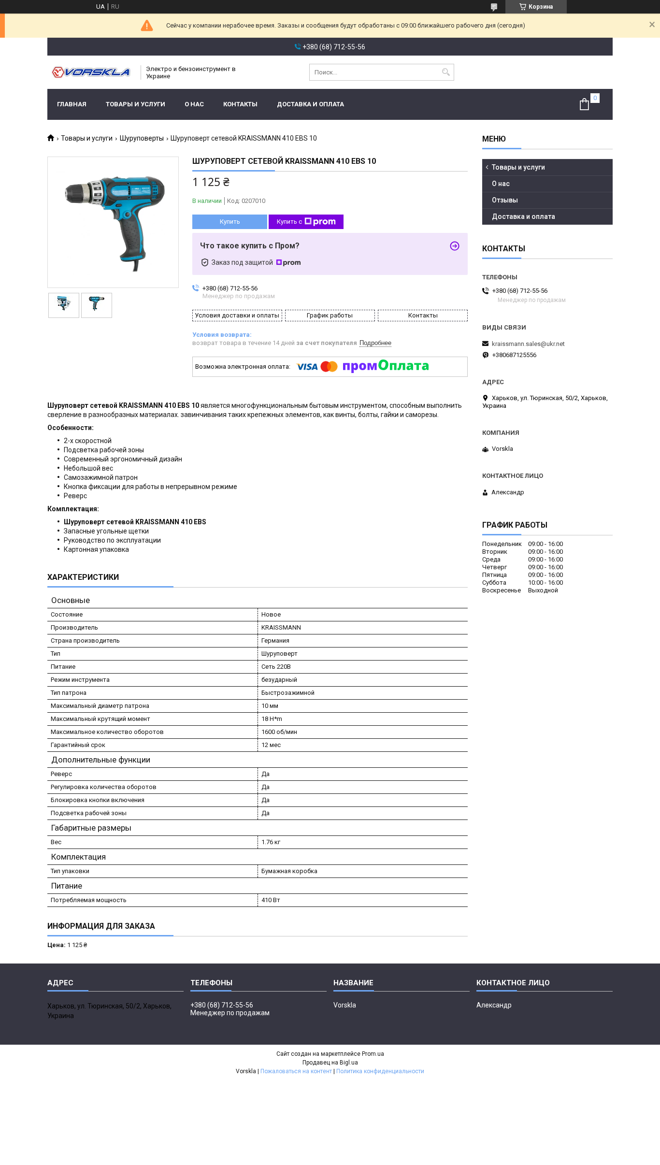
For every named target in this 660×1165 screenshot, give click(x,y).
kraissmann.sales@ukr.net (528, 343)
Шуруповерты (142, 138)
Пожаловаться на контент (296, 1071)
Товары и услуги (135, 104)
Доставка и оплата (310, 104)
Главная (71, 104)
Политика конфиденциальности (380, 1071)
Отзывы (505, 200)
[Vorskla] (90, 72)
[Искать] (445, 72)
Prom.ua (373, 1053)
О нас (194, 104)
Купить (230, 221)
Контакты (240, 104)
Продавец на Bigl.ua (330, 1062)
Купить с (289, 221)
